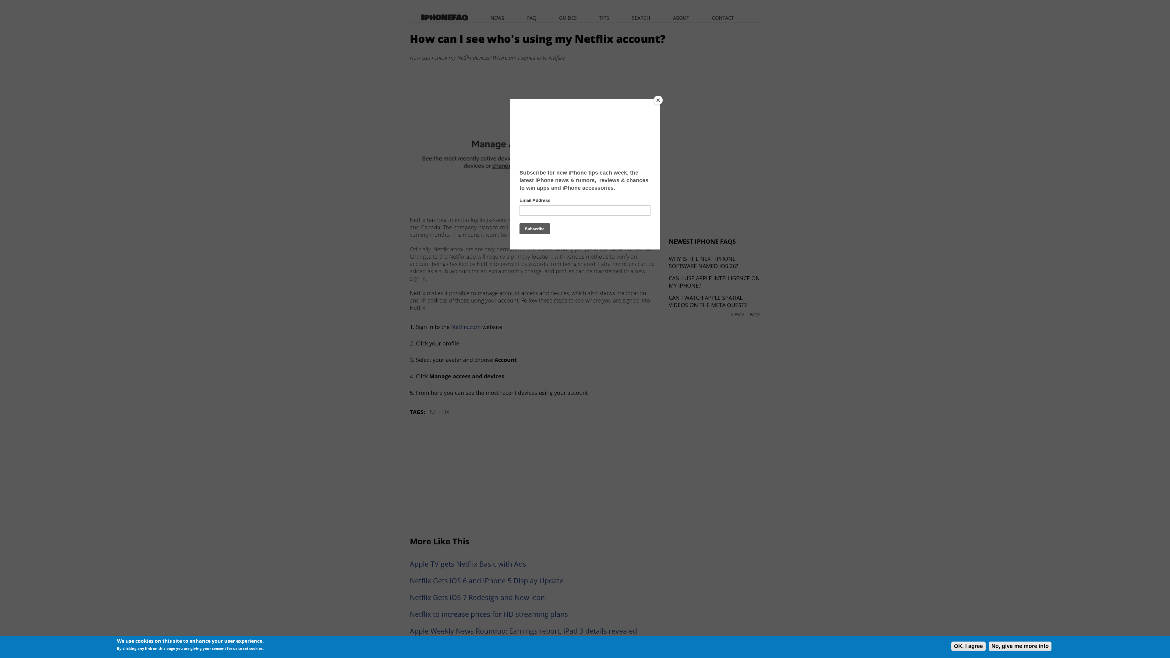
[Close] (658, 100)
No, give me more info (1020, 646)
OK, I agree (968, 646)
